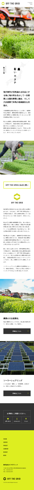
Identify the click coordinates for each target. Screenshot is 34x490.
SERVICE (5, 442)
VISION (5, 439)
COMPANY (5, 449)
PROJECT (5, 445)
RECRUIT (5, 452)
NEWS (4, 455)
